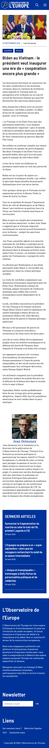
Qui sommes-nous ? (12, 728)
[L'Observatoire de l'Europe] (15, 5)
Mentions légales (33, 728)
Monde (19, 50)
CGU (5, 732)
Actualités (8, 50)
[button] (37, 5)
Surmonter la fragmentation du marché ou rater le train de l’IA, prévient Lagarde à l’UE (22, 527)
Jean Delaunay (29, 43)
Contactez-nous (17, 732)
